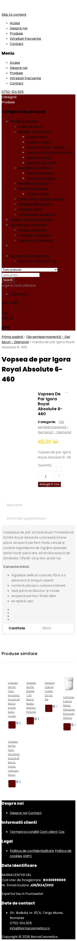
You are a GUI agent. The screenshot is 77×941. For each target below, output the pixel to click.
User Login (10, 302)
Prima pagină (12, 336)
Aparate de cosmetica (28, 224)
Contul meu (19, 294)
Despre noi (18, 28)
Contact (16, 43)
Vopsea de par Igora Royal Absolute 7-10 (66, 390)
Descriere (14, 505)
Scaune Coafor (38, 142)
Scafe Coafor (37, 136)
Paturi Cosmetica (40, 173)
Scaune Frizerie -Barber (45, 147)
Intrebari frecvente (25, 38)
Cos (61, 831)
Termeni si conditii (24, 831)
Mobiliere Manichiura (34, 204)
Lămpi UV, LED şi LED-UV (37, 261)
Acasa (15, 23)
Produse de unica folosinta (31, 219)
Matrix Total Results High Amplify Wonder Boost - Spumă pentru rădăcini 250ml (72, 390)
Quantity (45, 465)
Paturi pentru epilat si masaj (40, 199)
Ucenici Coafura (39, 157)
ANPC (27, 856)
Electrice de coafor (41, 162)
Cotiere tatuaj (37, 193)
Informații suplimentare (26, 518)
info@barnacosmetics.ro (30, 928)
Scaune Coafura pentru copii (49, 152)
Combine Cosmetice (34, 235)
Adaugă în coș (49, 484)
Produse (16, 33)
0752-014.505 (13, 91)
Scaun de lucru (30, 126)
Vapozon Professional (35, 240)
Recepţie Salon (30, 209)
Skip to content (14, 14)
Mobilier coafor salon (35, 131)
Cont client (48, 831)
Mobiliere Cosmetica (34, 167)
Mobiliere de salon (24, 121)
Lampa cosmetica (32, 230)
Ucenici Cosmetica (41, 178)
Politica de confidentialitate (32, 850)
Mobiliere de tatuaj (33, 188)
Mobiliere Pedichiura (34, 183)
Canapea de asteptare (36, 214)
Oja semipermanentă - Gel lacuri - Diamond (54, 427)
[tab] (14, 505)
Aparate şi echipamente (29, 255)
